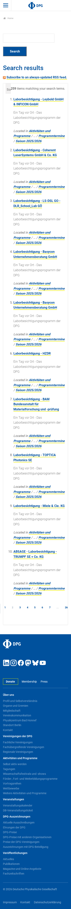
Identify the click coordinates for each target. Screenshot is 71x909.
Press (44, 681)
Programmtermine (51, 136)
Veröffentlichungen (15, 853)
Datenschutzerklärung (47, 902)
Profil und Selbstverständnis (20, 701)
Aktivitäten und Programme (20, 758)
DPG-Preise (10, 832)
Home (10, 18)
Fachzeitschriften (13, 873)
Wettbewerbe (11, 788)
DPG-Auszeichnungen (16, 816)
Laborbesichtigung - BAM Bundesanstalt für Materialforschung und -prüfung (36, 404)
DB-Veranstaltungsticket (18, 810)
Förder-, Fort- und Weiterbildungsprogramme (30, 778)
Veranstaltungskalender (17, 805)
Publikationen (11, 863)
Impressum (10, 902)
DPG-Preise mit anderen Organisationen (27, 837)
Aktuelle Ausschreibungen (19, 822)
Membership (29, 681)
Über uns (8, 695)
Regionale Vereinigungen (18, 751)
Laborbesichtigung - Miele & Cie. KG (39, 506)
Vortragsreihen (12, 783)
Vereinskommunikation (17, 715)
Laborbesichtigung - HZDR (32, 353)
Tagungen (9, 769)
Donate (10, 681)
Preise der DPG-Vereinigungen (21, 841)
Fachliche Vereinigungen (18, 742)
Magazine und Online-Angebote (22, 868)
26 (66, 607)
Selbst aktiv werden (15, 764)
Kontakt (8, 730)
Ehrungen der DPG (14, 827)
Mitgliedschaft (12, 710)
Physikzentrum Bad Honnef (19, 720)
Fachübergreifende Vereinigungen (23, 747)
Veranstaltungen (13, 799)
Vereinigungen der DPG (17, 736)
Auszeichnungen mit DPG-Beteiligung (25, 846)
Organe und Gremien (15, 705)
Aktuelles (8, 859)
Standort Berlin (12, 725)
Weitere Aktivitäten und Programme (24, 793)
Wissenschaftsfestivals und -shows (24, 773)
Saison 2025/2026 (28, 141)
